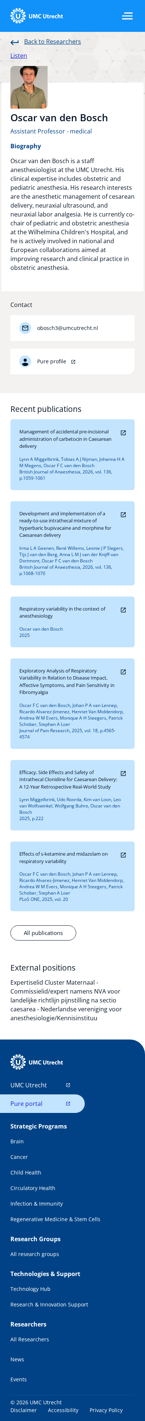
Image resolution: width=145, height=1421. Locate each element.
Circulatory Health (32, 1188)
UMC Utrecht (28, 1085)
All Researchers (29, 1339)
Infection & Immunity (36, 1203)
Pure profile (52, 361)
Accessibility (63, 1410)
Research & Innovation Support (49, 1304)
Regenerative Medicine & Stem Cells (55, 1219)
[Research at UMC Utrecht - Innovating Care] (36, 16)
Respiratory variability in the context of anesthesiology (62, 612)
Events (18, 1379)
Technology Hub (30, 1288)
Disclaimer (23, 1410)
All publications (43, 932)
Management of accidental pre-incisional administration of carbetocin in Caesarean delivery (65, 438)
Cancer (19, 1156)
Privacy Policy (106, 1410)
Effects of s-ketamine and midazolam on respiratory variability (63, 857)
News (17, 1359)
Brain (17, 1141)
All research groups (34, 1254)
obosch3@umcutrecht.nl (67, 327)
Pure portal (26, 1104)
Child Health (25, 1172)
